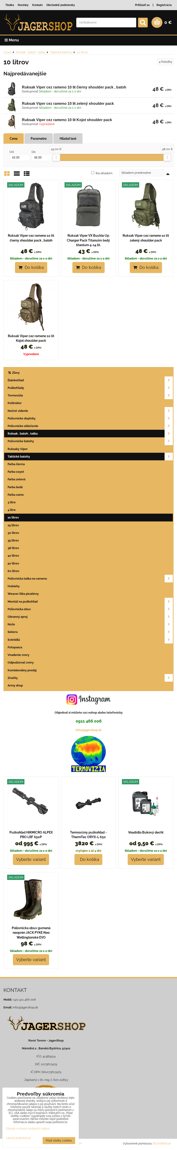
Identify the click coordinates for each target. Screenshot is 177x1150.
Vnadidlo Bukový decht (145, 832)
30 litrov (13, 533)
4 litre (12, 510)
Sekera (13, 632)
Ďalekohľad (16, 380)
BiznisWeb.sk (162, 1143)
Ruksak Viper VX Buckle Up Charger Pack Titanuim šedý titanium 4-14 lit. (88, 240)
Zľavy (15, 372)
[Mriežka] (6, 175)
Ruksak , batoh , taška (23, 433)
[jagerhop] (45, 1034)
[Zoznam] (16, 175)
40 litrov (13, 555)
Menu (13, 40)
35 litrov (13, 540)
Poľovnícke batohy (21, 441)
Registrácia (164, 5)
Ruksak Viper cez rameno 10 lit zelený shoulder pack (68, 103)
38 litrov (13, 548)
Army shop (15, 685)
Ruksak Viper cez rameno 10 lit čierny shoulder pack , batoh (74, 87)
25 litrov (13, 525)
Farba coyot (16, 471)
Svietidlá (14, 639)
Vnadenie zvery (18, 655)
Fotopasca (15, 647)
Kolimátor (15, 403)
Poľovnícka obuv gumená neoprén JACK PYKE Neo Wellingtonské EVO (31, 932)
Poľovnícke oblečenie (23, 426)
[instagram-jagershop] (88, 704)
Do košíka (33, 267)
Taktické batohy (19, 456)
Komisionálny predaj (22, 670)
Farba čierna (16, 464)
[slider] (56, 157)
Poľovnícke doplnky (21, 418)
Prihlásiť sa (142, 5)
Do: (34, 152)
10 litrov (13, 517)
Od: (11, 152)
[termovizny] (88, 771)
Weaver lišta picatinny (23, 593)
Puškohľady (16, 388)
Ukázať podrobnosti (18, 1138)
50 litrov (13, 563)
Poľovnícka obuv (19, 609)
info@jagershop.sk (88, 730)
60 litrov (13, 571)
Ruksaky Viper (18, 449)
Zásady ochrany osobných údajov (28, 1128)
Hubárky (14, 586)
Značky (13, 678)
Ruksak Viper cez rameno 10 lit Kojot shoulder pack (67, 120)
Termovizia (15, 395)
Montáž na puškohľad (23, 601)
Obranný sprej (17, 616)
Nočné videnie (18, 411)
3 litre (12, 502)
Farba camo (16, 494)
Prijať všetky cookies (59, 1140)
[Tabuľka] (26, 175)
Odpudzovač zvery (21, 662)
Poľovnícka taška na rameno (27, 578)
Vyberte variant (31, 859)
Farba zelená (16, 479)
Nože (11, 624)
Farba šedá (15, 487)
